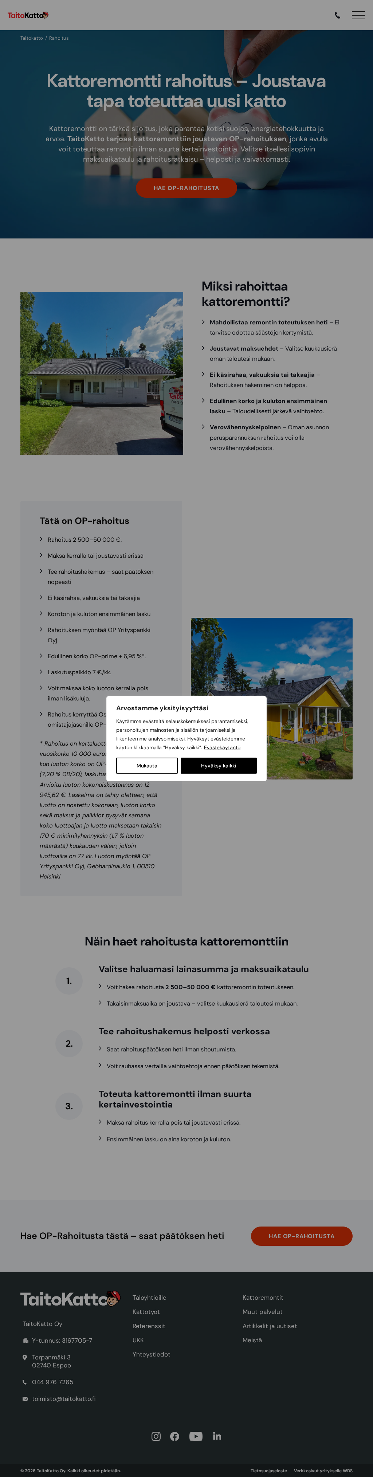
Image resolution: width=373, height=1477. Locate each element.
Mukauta (147, 765)
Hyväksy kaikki (218, 765)
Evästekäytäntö (222, 747)
